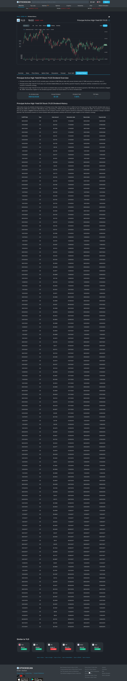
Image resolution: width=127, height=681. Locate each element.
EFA (51, 644)
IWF (66, 644)
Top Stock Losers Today (90, 677)
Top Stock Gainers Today (91, 675)
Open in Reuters (86, 657)
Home (18, 16)
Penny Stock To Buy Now (91, 667)
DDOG (81, 644)
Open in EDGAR (77, 657)
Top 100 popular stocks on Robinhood (69, 671)
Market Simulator (103, 5)
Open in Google (49, 657)
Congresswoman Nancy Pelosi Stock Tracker (71, 669)
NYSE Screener (88, 673)
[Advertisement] (64, 68)
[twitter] (109, 17)
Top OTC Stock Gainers (90, 669)
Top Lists (32, 5)
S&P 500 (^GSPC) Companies (92, 671)
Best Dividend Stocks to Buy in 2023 (69, 667)
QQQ (96, 644)
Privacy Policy (20, 673)
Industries (80, 5)
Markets (45, 5)
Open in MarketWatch (67, 657)
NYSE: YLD (24, 16)
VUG (22, 644)
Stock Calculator (106, 675)
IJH (37, 644)
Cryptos (69, 5)
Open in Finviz (57, 657)
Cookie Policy (28, 673)
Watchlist (21, 5)
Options (58, 5)
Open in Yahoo (40, 657)
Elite (91, 5)
